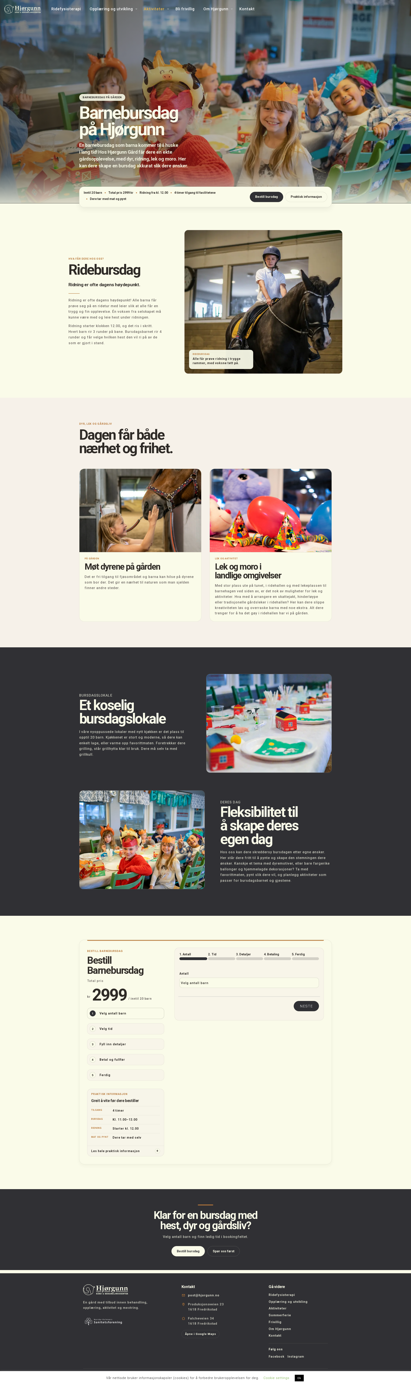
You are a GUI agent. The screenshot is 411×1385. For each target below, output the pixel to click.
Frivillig (275, 1322)
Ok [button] (299, 1378)
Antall (184, 973)
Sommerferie (280, 1315)
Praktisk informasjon (306, 197)
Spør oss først (223, 1251)
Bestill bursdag (266, 197)
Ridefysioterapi (282, 1295)
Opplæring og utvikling (288, 1302)
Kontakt (275, 1335)
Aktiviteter (278, 1308)
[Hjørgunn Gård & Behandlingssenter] (22, 9)
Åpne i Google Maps (200, 1334)
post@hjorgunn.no (203, 1295)
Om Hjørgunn (280, 1329)
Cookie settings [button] (276, 1378)
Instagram (295, 1356)
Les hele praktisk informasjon (115, 1151)
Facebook (276, 1356)
